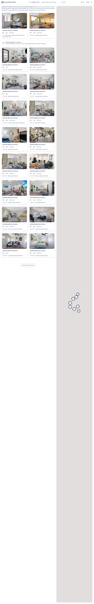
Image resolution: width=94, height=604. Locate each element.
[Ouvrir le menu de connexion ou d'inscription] (91, 2)
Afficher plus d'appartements (28, 265)
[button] (74, 309)
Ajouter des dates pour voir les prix (10, 30)
